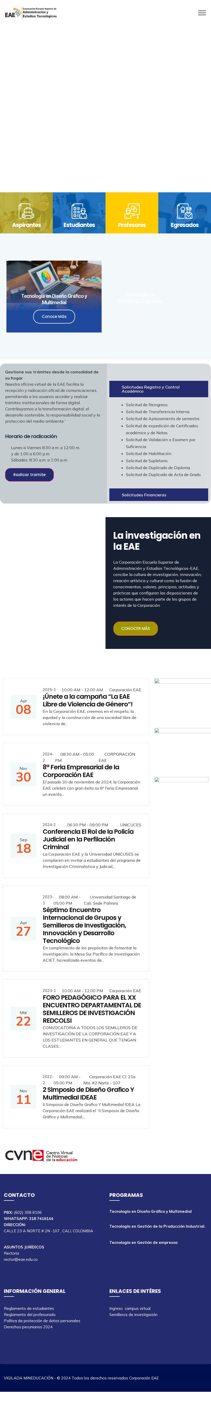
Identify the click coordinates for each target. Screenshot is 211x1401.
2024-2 (48, 757)
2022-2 (48, 1079)
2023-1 (48, 899)
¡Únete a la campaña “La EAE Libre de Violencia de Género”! (88, 700)
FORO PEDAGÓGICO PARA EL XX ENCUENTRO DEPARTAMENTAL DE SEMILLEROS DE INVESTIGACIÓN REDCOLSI (92, 1009)
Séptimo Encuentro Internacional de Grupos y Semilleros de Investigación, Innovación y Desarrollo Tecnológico (84, 925)
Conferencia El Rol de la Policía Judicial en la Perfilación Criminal (88, 839)
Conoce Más (54, 316)
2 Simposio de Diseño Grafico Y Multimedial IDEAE (88, 1093)
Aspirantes (26, 225)
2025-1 (49, 689)
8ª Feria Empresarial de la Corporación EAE (81, 771)
